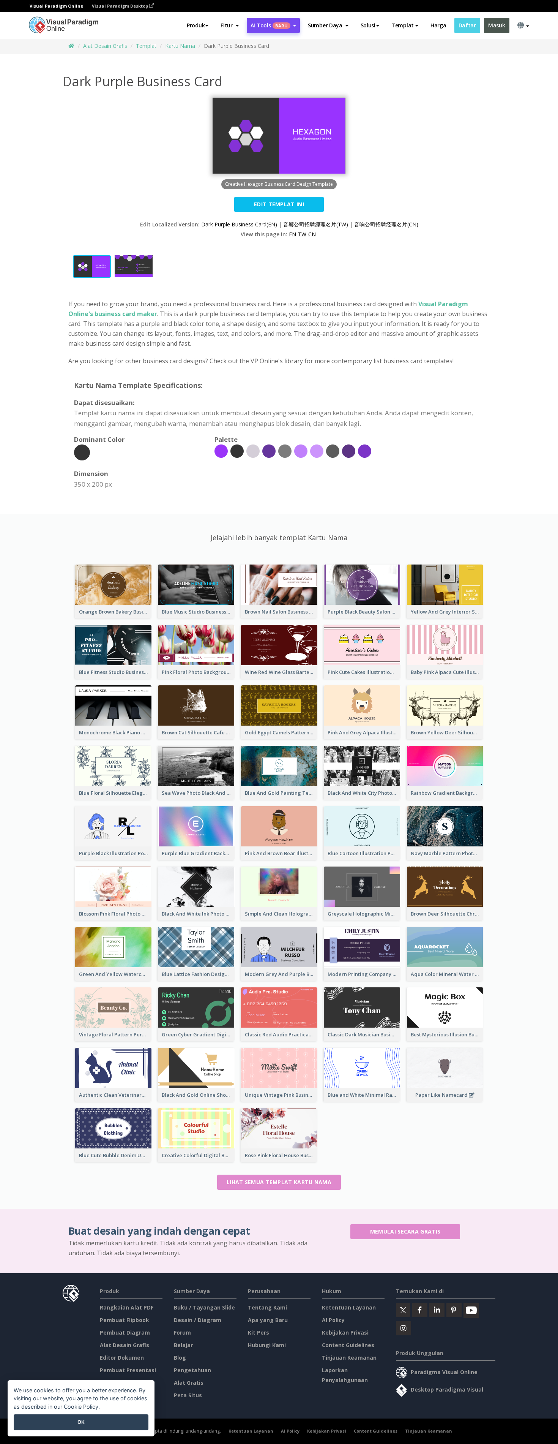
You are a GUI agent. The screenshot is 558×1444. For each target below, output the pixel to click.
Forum (182, 1332)
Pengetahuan (192, 1370)
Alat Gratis (188, 1382)
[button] (229, 25)
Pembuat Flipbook (124, 1320)
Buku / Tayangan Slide (204, 1307)
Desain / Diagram (197, 1320)
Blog (180, 1357)
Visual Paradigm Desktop (120, 6)
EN (292, 234)
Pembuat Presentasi (128, 1370)
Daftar (467, 25)
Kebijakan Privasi (345, 1332)
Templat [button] (402, 25)
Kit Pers (258, 1332)
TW (302, 234)
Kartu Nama (180, 45)
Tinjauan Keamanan (349, 1357)
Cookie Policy (81, 1406)
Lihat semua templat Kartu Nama (279, 1182)
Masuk (496, 25)
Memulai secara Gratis (405, 1231)
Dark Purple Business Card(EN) (239, 224)
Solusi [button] (368, 25)
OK (81, 1422)
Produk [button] (196, 25)
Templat (146, 45)
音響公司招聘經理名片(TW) (315, 224)
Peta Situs (188, 1395)
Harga (438, 25)
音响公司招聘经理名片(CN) (386, 224)
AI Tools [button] (269, 25)
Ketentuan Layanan (349, 1307)
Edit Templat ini (279, 204)
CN (312, 234)
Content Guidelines (348, 1345)
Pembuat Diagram (125, 1332)
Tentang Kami (267, 1307)
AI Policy (333, 1320)
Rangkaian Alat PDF (126, 1307)
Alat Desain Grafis (105, 45)
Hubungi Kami (267, 1345)
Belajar (183, 1345)
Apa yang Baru (268, 1320)
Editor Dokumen (122, 1357)
